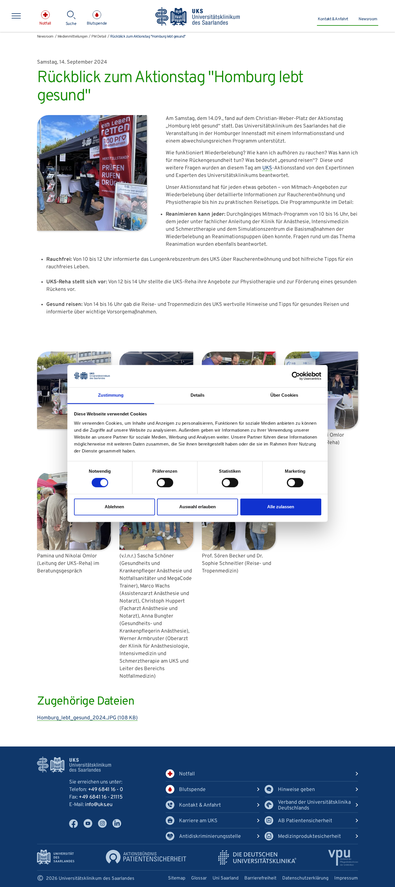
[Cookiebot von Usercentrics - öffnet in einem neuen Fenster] (296, 376)
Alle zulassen (280, 506)
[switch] (165, 482)
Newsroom (368, 19)
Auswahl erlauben (197, 506)
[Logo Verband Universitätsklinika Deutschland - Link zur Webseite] (257, 857)
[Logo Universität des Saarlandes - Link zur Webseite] (55, 857)
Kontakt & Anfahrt (333, 19)
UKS (267, 168)
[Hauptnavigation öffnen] (16, 16)
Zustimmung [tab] (111, 395)
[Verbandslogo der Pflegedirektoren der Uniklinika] (343, 857)
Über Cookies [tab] (284, 395)
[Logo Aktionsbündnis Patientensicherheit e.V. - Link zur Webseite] (146, 856)
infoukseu (98, 804)
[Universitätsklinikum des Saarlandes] (197, 17)
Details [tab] (198, 395)
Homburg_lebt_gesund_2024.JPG (87, 718)
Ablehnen (114, 506)
